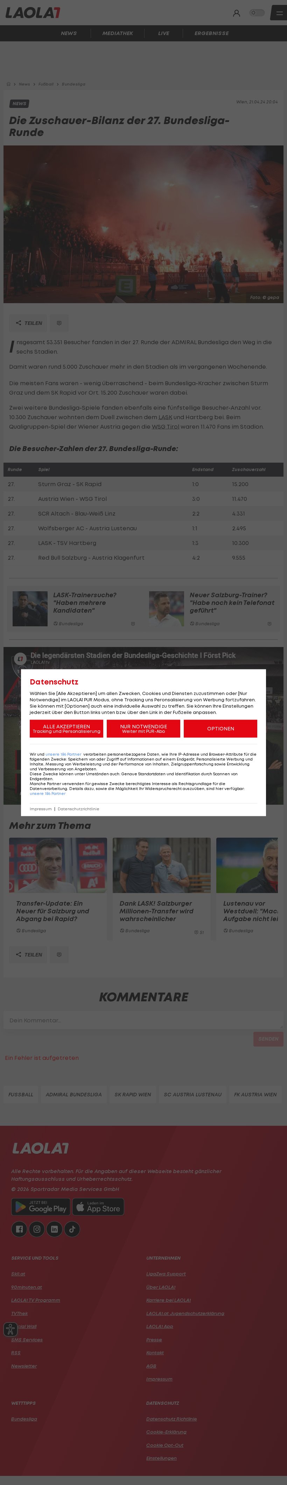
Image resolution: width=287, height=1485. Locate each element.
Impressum (41, 809)
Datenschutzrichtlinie (78, 809)
